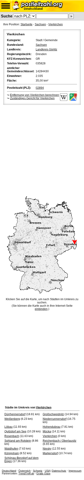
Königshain (11, 453)
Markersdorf (50, 453)
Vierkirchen (55, 24)
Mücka (47, 431)
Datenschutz (59, 470)
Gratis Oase (43, 473)
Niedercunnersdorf (54, 419)
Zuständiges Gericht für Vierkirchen (32, 98)
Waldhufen (11, 448)
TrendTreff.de (26, 473)
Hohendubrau (51, 426)
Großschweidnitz (53, 414)
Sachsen (40, 24)
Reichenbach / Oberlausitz (59, 440)
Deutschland (9, 470)
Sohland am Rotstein (17, 440)
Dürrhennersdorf (14, 414)
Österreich (24, 470)
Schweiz (37, 470)
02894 (40, 87)
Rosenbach (11, 436)
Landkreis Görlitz (46, 49)
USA (47, 470)
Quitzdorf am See (15, 431)
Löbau (8, 426)
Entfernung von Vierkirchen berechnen (34, 95)
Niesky (47, 448)
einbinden (41, 309)
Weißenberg (12, 419)
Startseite (26, 24)
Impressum (75, 470)
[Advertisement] (42, 150)
